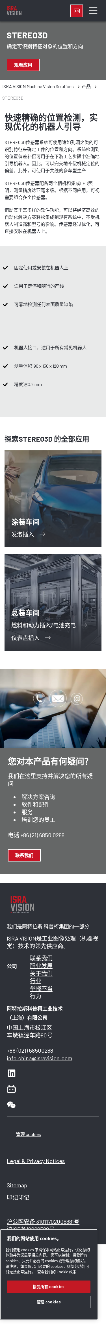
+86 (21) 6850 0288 (42, 835)
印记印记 (18, 1197)
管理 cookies (28, 1134)
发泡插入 (22, 534)
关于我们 (41, 973)
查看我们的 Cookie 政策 (56, 1271)
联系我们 (24, 855)
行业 (35, 981)
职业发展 (41, 965)
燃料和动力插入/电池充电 (43, 625)
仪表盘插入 (25, 637)
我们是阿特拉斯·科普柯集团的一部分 (48, 926)
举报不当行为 (41, 992)
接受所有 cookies (49, 1286)
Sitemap (17, 1185)
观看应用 (23, 64)
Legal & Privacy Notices (36, 1160)
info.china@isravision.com (39, 1058)
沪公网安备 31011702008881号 (43, 1221)
